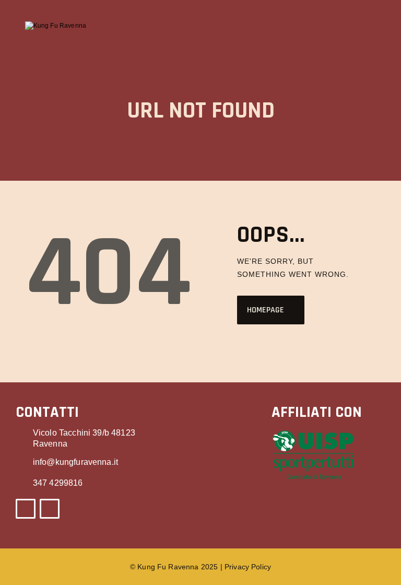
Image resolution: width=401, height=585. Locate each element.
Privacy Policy (248, 567)
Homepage (265, 310)
